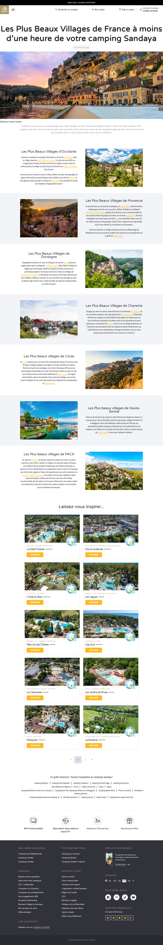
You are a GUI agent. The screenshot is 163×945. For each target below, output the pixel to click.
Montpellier (68, 157)
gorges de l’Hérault (70, 166)
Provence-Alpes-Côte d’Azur (32, 475)
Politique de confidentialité (73, 904)
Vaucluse (34, 460)
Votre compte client (70, 881)
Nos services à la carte (27, 908)
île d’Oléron (135, 311)
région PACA (125, 206)
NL (110, 881)
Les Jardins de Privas (96, 692)
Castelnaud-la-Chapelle (30, 275)
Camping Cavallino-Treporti (73, 862)
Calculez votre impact (71, 885)
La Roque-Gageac (51, 265)
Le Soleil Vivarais (35, 549)
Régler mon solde (69, 892)
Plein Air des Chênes (38, 644)
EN (115, 881)
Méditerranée (49, 383)
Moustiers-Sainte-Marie (96, 212)
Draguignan (130, 215)
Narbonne (55, 180)
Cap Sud (89, 644)
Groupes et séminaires (27, 900)
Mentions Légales (69, 900)
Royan (109, 323)
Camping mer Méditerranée (30, 854)
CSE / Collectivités (25, 885)
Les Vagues (91, 596)
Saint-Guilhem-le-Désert (46, 160)
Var (117, 218)
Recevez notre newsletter (29, 877)
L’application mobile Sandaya (74, 889)
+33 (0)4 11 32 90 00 (41, 927)
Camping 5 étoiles (26, 862)
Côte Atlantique (127, 314)
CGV (64, 896)
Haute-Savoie (103, 432)
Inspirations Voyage (81, 47)
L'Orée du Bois (34, 596)
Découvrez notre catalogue (29, 881)
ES (119, 881)
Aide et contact (68, 877)
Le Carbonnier (34, 692)
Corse (24, 362)
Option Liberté (68, 912)
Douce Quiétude (94, 549)
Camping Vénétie (69, 858)
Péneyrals (32, 740)
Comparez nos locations (28, 889)
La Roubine (91, 740)
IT (133, 881)
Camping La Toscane (71, 854)
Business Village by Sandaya (30, 904)
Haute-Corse (62, 374)
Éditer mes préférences (71, 916)
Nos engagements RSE (28, 896)
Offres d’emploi (24, 912)
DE (129, 881)
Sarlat (66, 262)
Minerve (72, 177)
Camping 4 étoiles (26, 858)
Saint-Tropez (118, 236)
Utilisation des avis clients (72, 908)
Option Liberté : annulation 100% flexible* (81, 3)
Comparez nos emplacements (31, 892)
